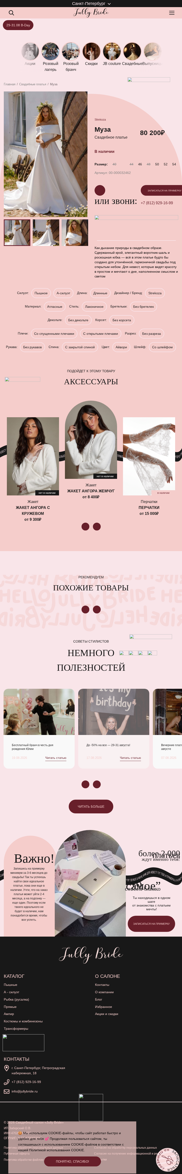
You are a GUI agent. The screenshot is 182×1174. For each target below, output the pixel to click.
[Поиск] (11, 12)
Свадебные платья (32, 84)
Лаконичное (94, 306)
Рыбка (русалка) (16, 999)
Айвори (121, 347)
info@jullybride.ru (25, 1091)
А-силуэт (63, 293)
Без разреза (151, 333)
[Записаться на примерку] (168, 1160)
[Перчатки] (149, 456)
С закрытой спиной (80, 347)
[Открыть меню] (172, 12)
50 (157, 164)
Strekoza (100, 119)
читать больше (91, 806)
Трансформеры (16, 1028)
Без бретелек (143, 306)
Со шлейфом (162, 347)
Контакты (102, 985)
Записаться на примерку (151, 923)
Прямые (10, 1007)
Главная (9, 84)
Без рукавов (32, 347)
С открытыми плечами (100, 333)
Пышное (41, 293)
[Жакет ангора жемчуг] (91, 440)
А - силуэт (11, 992)
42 (123, 164)
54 (174, 164)
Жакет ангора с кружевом (33, 511)
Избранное (103, 1007)
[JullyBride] (91, 13)
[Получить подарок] (23, 1042)
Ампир (9, 1014)
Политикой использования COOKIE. (57, 1150)
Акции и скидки (106, 1014)
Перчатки (149, 508)
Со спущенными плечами (54, 333)
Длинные (100, 293)
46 (140, 164)
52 (166, 164)
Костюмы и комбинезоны (23, 1021)
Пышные (10, 985)
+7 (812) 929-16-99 (26, 1082)
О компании (104, 992)
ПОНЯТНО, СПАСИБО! (72, 1161)
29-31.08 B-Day (18, 25)
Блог (98, 999)
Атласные (54, 306)
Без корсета (122, 320)
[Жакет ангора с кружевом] (33, 456)
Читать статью (55, 758)
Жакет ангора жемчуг (91, 491)
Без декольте (78, 320)
